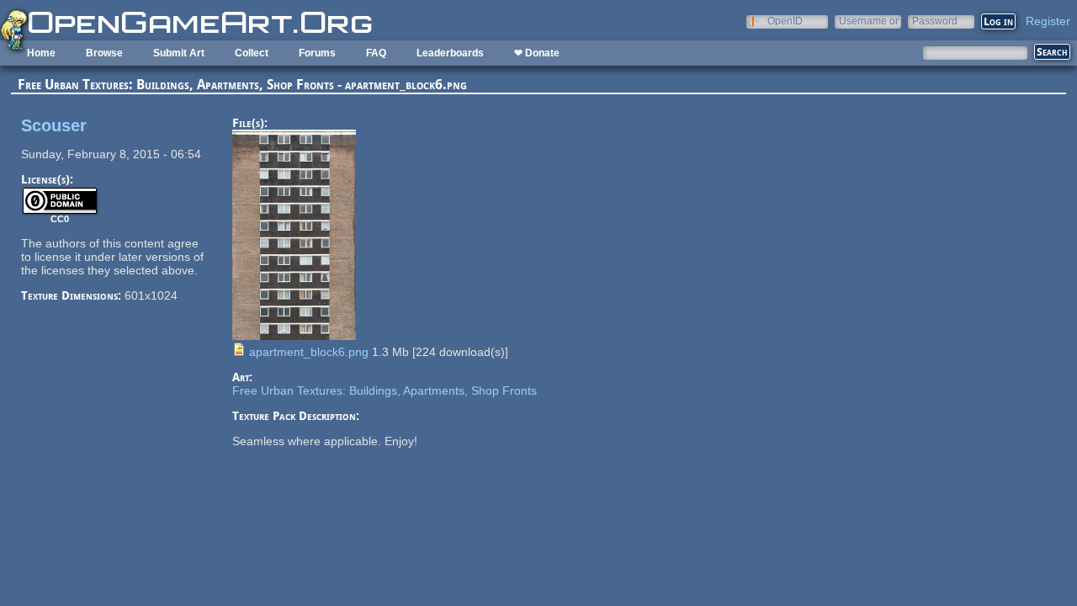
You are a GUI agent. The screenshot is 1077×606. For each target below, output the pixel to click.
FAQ (376, 53)
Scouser (54, 125)
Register (1048, 21)
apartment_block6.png (309, 352)
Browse (104, 53)
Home (41, 53)
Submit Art (178, 53)
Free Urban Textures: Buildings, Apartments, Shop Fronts (384, 390)
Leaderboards (450, 53)
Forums (317, 53)
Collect (251, 53)
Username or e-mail (869, 20)
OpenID (785, 20)
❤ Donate (537, 53)
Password (935, 20)
